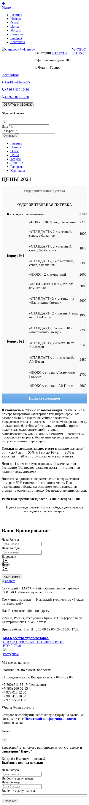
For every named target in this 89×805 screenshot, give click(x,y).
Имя (5, 126)
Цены (14, 26)
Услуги (15, 30)
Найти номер (11, 576)
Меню (6, 7)
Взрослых (9, 556)
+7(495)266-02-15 (17, 82)
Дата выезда (11, 548)
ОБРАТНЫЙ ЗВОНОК (17, 104)
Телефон (8, 131)
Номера (16, 19)
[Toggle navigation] (13, 8)
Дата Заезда (10, 539)
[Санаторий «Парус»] (18, 49)
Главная (16, 15)
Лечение (16, 34)
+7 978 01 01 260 (17, 97)
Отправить (10, 135)
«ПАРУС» (59, 53)
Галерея (16, 38)
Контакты (17, 42)
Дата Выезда (11, 782)
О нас (14, 22)
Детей (6, 564)
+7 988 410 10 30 (17, 89)
